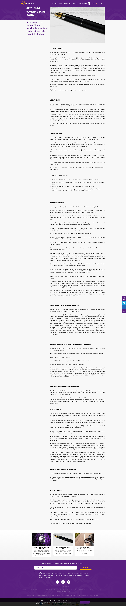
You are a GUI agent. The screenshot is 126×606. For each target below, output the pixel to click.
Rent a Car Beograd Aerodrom (93, 595)
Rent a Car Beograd (71, 595)
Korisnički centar (68, 3)
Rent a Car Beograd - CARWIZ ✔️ (28, 3)
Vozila (60, 3)
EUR (93, 3)
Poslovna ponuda (83, 3)
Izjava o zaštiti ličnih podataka (41, 595)
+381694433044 (68, 590)
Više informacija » (43, 603)
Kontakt (75, 3)
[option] (41, 545)
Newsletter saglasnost (61, 595)
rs (96, 3)
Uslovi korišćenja (30, 595)
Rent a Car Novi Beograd (81, 595)
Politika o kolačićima (52, 595)
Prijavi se (85, 568)
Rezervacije (54, 3)
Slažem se (85, 602)
